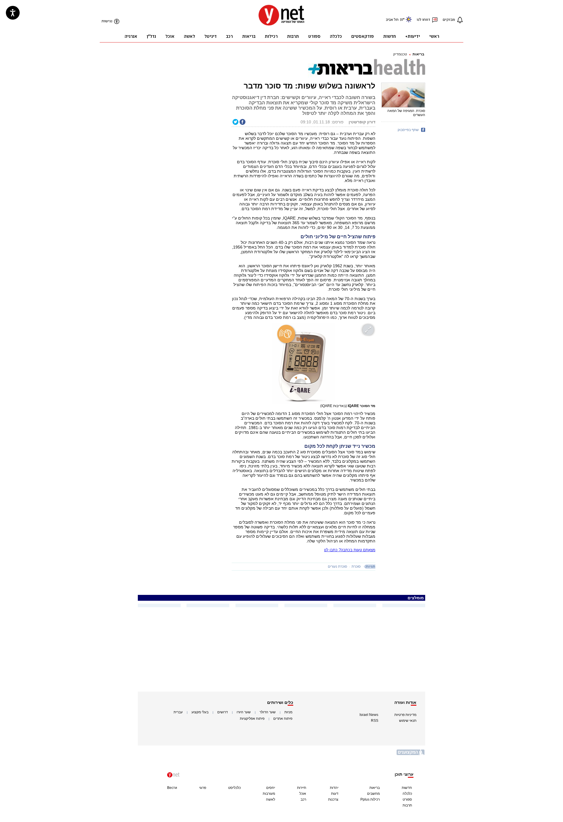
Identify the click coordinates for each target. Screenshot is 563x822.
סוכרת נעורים (337, 566)
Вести (172, 788)
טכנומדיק (400, 54)
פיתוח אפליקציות (252, 719)
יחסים (270, 788)
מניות (288, 712)
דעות (334, 794)
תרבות (407, 805)
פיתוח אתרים (282, 719)
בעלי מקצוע (199, 712)
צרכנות (333, 799)
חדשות (407, 788)
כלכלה (407, 794)
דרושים (222, 712)
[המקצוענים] (410, 754)
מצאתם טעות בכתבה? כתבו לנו (349, 550)
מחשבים (373, 794)
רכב (303, 799)
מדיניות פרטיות (405, 715)
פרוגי (202, 788)
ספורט (407, 799)
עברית (178, 712)
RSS (374, 721)
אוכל (302, 794)
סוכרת (356, 566)
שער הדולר (268, 712)
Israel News (368, 715)
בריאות (418, 54)
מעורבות (269, 794)
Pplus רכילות (370, 799)
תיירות (301, 788)
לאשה (270, 799)
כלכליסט (234, 788)
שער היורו (244, 712)
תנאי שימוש (407, 721)
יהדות (334, 788)
